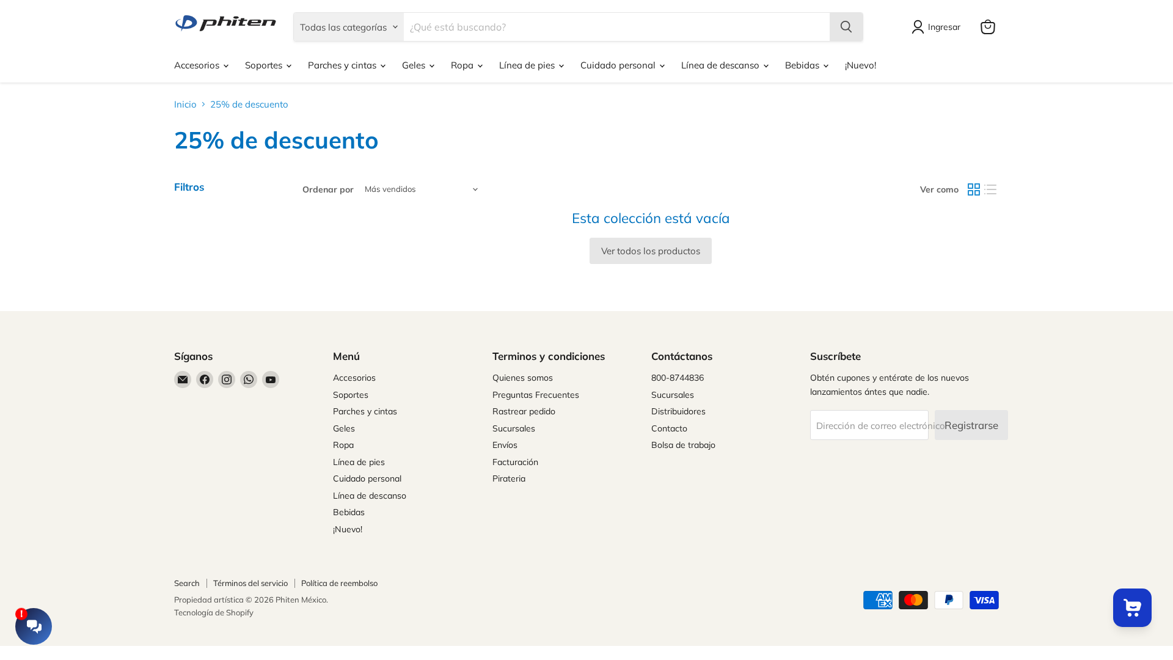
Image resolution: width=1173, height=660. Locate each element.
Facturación (515, 462)
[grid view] (973, 189)
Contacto (669, 428)
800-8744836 (677, 377)
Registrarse (971, 425)
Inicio (185, 104)
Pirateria (508, 478)
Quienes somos (522, 377)
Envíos (504, 444)
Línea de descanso (721, 65)
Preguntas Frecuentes (535, 394)
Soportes (265, 65)
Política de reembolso (339, 583)
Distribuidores (678, 411)
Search (187, 583)
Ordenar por (328, 189)
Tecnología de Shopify (214, 612)
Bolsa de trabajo (683, 444)
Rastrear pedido (523, 411)
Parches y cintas (343, 65)
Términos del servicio (250, 583)
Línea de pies (528, 65)
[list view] (990, 189)
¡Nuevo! (860, 65)
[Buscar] (846, 27)
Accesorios (198, 65)
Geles (415, 65)
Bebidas (803, 65)
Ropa (463, 65)
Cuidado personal (619, 65)
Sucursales (513, 428)
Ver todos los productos (650, 251)
